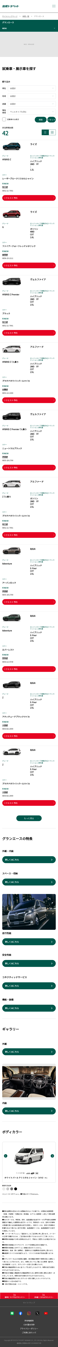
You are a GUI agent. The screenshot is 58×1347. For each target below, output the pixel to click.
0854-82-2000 (7, 729)
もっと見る (29, 818)
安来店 (5, 658)
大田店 (5, 725)
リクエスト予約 (10, 197)
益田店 (5, 254)
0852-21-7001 (7, 190)
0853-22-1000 (7, 393)
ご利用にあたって (29, 1332)
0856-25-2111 (7, 258)
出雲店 (5, 389)
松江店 (5, 187)
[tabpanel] (29, 44)
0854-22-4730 (7, 662)
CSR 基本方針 (29, 1324)
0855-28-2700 (7, 460)
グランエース (8, 22)
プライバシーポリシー (29, 1328)
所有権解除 (29, 1321)
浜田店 (5, 456)
